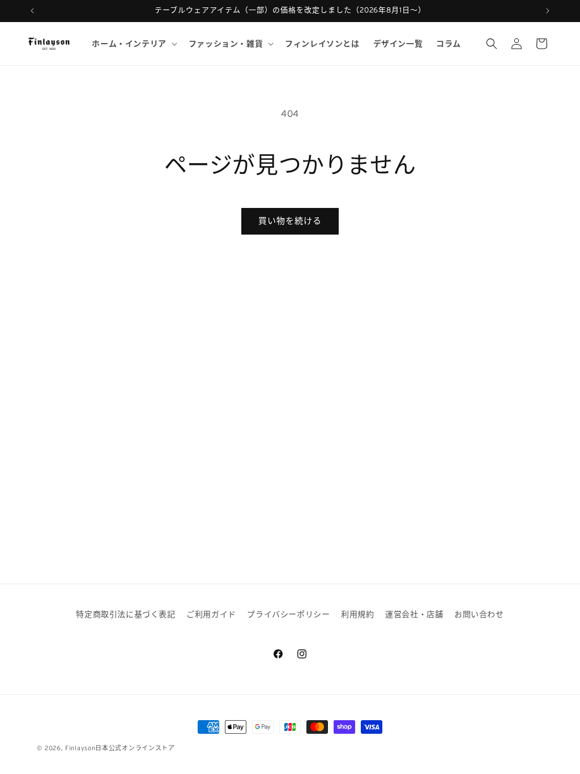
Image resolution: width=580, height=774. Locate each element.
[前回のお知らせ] (32, 11)
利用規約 (357, 614)
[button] (133, 44)
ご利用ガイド (211, 614)
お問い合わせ (479, 614)
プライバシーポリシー (288, 614)
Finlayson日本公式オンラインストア (120, 748)
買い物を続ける (290, 221)
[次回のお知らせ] (547, 11)
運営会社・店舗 (414, 614)
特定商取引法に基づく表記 (125, 614)
